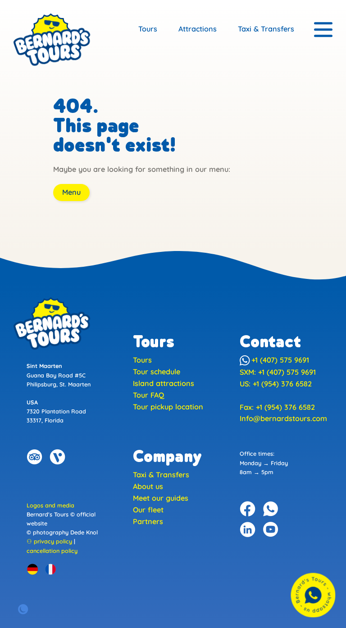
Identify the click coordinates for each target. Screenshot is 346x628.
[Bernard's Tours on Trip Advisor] (35, 457)
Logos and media (50, 505)
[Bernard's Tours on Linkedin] (248, 529)
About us (148, 486)
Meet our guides (160, 497)
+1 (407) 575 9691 (280, 359)
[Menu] (323, 30)
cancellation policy (52, 550)
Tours (147, 28)
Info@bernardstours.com (283, 418)
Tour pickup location (168, 406)
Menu (71, 192)
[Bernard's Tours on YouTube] (271, 529)
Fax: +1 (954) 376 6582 (277, 407)
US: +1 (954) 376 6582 (276, 383)
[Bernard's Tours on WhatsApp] (271, 509)
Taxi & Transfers (266, 28)
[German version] (32, 569)
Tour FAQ (148, 394)
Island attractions (163, 383)
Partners (148, 521)
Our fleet (148, 509)
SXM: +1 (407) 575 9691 (278, 372)
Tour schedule (156, 371)
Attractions (197, 28)
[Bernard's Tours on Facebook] (248, 509)
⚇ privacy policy (49, 541)
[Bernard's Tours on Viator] (58, 457)
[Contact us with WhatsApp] (313, 595)
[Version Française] (50, 569)
